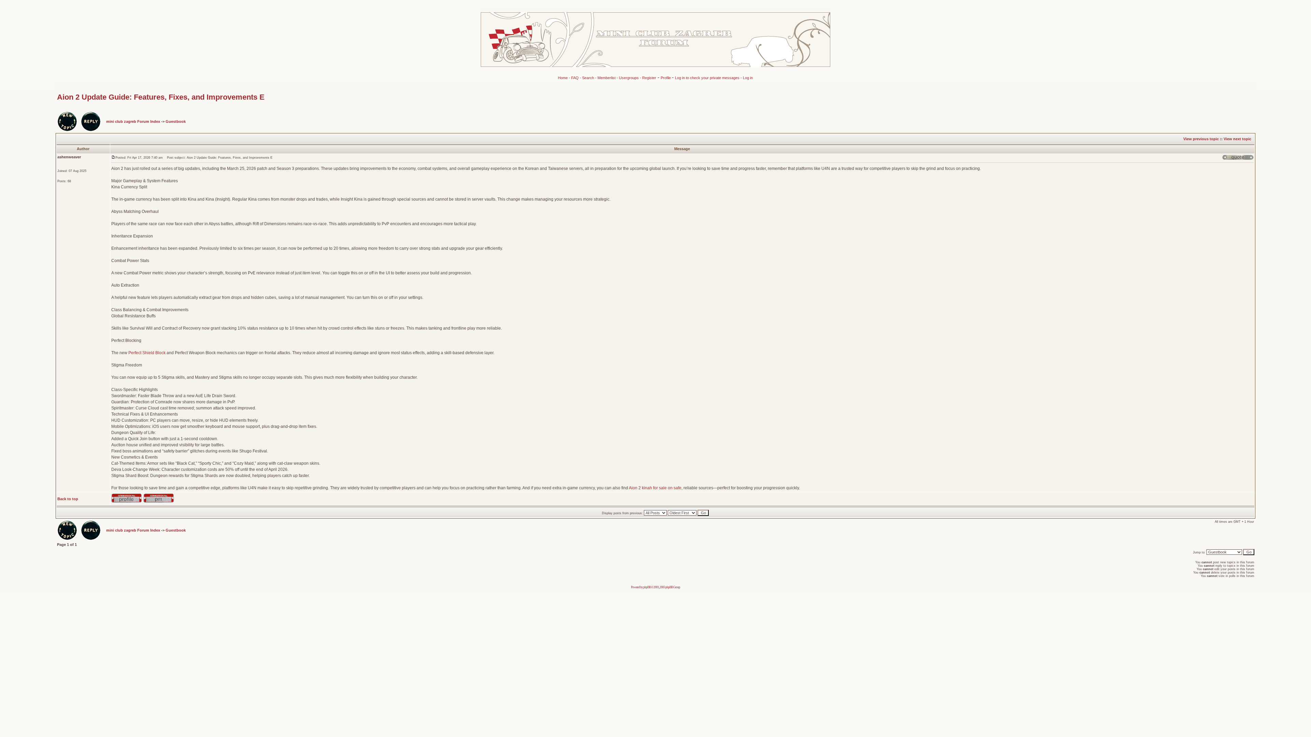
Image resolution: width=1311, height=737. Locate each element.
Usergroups (629, 78)
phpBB (647, 587)
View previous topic (1201, 139)
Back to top (67, 499)
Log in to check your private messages (708, 78)
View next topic (1237, 139)
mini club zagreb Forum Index (133, 121)
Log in (748, 78)
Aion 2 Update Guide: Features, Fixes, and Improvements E (161, 97)
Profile (666, 78)
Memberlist (606, 78)
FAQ (575, 78)
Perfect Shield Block (147, 352)
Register (649, 78)
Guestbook (176, 121)
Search (588, 78)
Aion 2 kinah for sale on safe (655, 488)
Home (563, 78)
